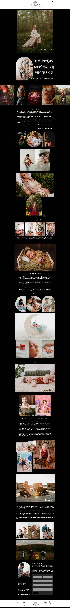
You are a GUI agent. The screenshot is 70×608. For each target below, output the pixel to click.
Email (33, 583)
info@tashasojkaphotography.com (25, 594)
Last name (44, 575)
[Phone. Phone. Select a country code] (34, 580)
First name (34, 575)
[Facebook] (52, 1)
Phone (33, 579)
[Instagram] (50, 1)
